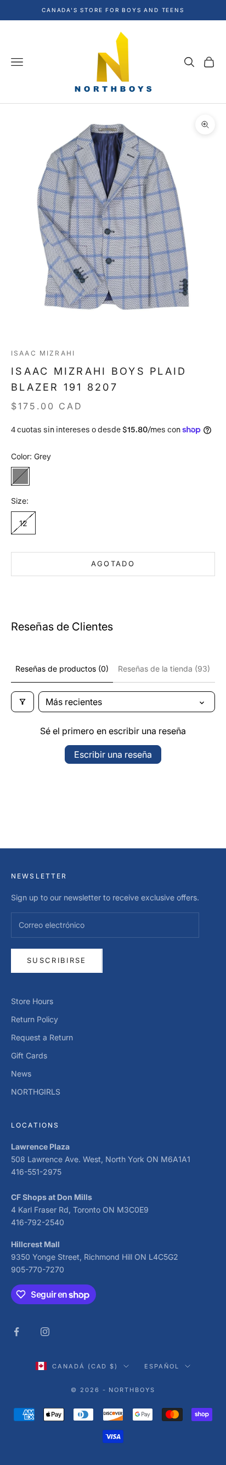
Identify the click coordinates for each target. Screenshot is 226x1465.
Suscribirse (57, 960)
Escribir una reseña (113, 754)
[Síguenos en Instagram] (44, 1331)
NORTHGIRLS (35, 1091)
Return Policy (34, 1019)
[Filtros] (22, 701)
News (21, 1073)
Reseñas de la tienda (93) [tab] (164, 668)
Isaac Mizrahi (43, 353)
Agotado (113, 563)
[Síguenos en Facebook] (16, 1331)
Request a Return (42, 1037)
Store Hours (32, 1001)
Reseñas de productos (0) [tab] (62, 668)
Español (161, 1366)
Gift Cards (29, 1055)
